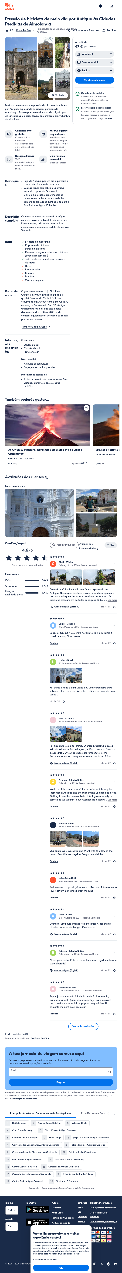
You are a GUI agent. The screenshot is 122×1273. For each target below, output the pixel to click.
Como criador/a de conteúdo (99, 1214)
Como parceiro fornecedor (103, 1207)
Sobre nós (80, 1209)
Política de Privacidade (63, 1218)
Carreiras (82, 1216)
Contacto (56, 1207)
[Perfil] (112, 6)
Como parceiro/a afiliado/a (103, 1221)
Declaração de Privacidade (24, 1098)
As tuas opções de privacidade (61, 1225)
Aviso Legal (57, 1212)
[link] (47, 436)
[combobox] (89, 548)
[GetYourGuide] (9, 6)
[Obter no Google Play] (37, 1210)
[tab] (40, 1113)
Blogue (81, 1221)
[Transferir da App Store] (37, 1222)
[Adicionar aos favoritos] (86, 408)
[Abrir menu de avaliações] (114, 564)
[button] (18, 30)
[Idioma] (100, 6)
